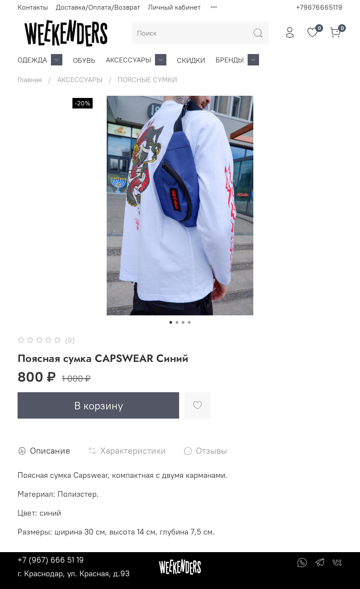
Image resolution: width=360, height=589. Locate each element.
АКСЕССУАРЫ (128, 59)
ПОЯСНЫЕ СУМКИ (147, 79)
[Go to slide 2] (177, 322)
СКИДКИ (191, 60)
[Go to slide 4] (189, 322)
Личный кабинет (174, 7)
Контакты (33, 7)
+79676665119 (319, 7)
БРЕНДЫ (230, 59)
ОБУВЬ (84, 60)
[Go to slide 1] (170, 322)
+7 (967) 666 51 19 (51, 560)
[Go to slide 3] (183, 322)
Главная (30, 79)
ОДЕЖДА (32, 59)
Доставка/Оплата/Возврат (98, 7)
